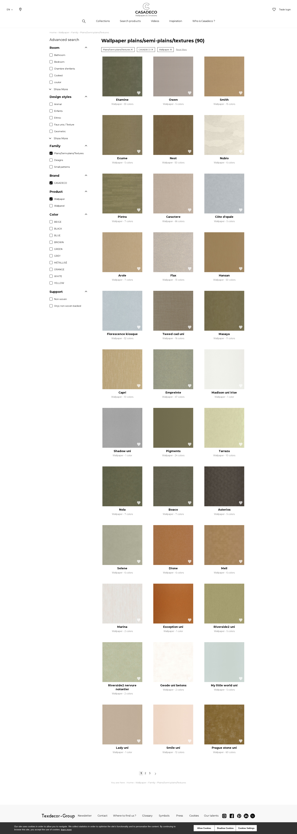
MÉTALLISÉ (60, 262)
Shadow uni (122, 451)
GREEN (58, 249)
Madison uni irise (224, 392)
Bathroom (59, 55)
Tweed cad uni (173, 334)
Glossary (147, 815)
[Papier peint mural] (252, 816)
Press (179, 815)
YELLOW (59, 283)
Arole (122, 275)
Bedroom (59, 62)
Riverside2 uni (224, 627)
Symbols (164, 815)
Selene (122, 568)
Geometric (60, 131)
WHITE (58, 276)
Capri (122, 392)
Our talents (211, 815)
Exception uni (173, 627)
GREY (57, 256)
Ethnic (57, 117)
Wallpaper (63, 32)
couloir (57, 82)
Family (74, 32)
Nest (173, 158)
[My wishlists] (274, 10)
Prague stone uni (224, 748)
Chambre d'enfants (64, 68)
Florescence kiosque (122, 334)
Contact (103, 815)
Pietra (122, 217)
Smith (224, 99)
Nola (122, 509)
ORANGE (59, 269)
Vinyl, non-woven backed (67, 306)
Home (53, 32)
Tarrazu (224, 451)
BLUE (57, 235)
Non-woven (60, 299)
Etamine (122, 99)
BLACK (58, 228)
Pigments (173, 451)
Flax (173, 275)
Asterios (224, 509)
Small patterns (62, 167)
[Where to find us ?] (20, 10)
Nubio (224, 158)
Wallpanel (59, 205)
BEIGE (57, 222)
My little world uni (224, 685)
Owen (173, 99)
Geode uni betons (173, 685)
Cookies (194, 815)
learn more (66, 829)
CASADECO (60, 183)
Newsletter (85, 815)
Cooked (58, 75)
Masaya (224, 334)
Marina (122, 627)
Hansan (224, 275)
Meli (224, 568)
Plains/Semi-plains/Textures (69, 153)
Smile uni (173, 748)
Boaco (173, 509)
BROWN (59, 242)
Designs (58, 160)
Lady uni (122, 748)
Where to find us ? (124, 815)
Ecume (122, 158)
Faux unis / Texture (64, 124)
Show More (61, 89)
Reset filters (181, 49)
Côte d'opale (224, 217)
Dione (173, 568)
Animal (58, 104)
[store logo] (148, 9)
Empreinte (173, 392)
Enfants (58, 111)
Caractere (173, 217)
